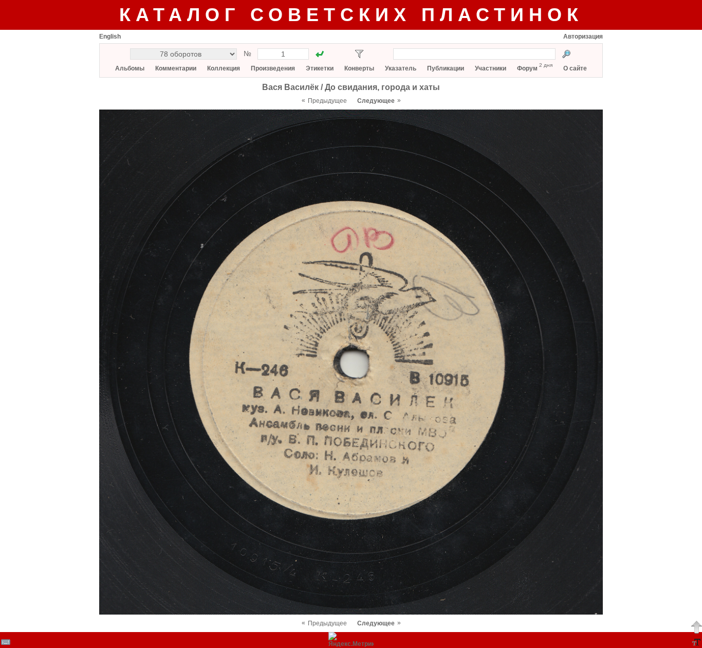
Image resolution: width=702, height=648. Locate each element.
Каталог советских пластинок (351, 14)
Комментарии (175, 68)
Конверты (359, 68)
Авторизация (583, 36)
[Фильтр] (359, 54)
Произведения (273, 68)
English (110, 36)
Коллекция (223, 68)
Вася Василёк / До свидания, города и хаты (351, 87)
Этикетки (320, 68)
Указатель (400, 68)
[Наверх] (696, 627)
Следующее (376, 100)
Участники (490, 68)
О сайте (575, 68)
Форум (527, 68)
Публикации (445, 68)
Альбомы (129, 68)
